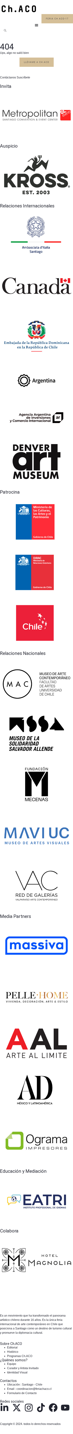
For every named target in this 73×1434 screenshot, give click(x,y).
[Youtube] (65, 1407)
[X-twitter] (16, 1407)
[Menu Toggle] (36, 25)
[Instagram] (28, 1407)
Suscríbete (23, 77)
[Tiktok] (40, 1407)
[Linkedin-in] (4, 1407)
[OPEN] (5, 30)
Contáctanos (8, 77)
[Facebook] (53, 1407)
